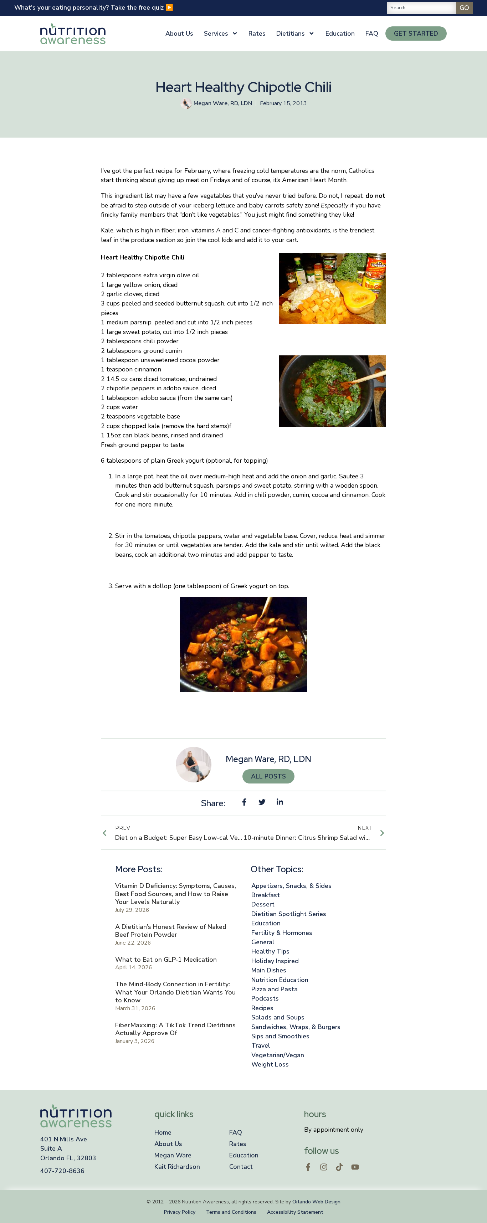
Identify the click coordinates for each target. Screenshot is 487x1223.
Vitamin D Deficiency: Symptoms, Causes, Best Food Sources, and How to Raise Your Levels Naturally (175, 894)
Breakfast (265, 895)
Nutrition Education (279, 980)
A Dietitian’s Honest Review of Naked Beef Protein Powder (170, 931)
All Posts (268, 776)
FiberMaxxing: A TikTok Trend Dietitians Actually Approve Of (175, 1029)
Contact (241, 1166)
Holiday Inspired (275, 961)
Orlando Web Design (316, 1201)
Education (340, 33)
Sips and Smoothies (280, 1036)
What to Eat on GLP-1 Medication (166, 959)
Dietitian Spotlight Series (288, 914)
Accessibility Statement (295, 1212)
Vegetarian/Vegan (277, 1055)
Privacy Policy (179, 1212)
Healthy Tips (270, 951)
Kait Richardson (177, 1166)
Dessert (263, 904)
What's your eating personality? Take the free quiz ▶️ (93, 7)
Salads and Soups (277, 1017)
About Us (179, 33)
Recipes (262, 1008)
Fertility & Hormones (281, 933)
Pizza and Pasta (274, 989)
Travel (260, 1045)
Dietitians (290, 33)
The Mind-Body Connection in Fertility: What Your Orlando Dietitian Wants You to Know (175, 992)
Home (162, 1132)
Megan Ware (172, 1155)
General (263, 942)
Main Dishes (268, 970)
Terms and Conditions (231, 1212)
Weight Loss (270, 1064)
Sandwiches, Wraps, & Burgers (295, 1027)
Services (216, 33)
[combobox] (421, 8)
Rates (257, 33)
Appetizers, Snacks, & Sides (291, 886)
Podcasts (265, 998)
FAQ (371, 33)
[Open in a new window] (308, 1167)
